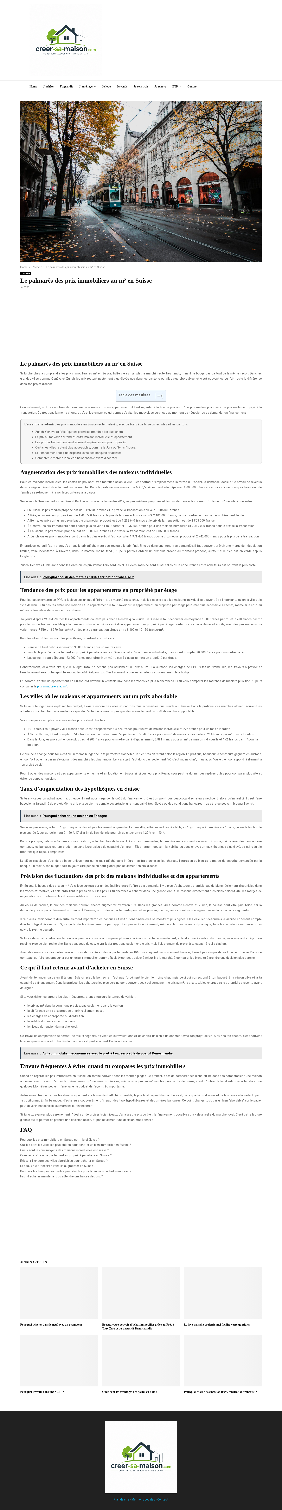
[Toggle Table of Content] (157, 395)
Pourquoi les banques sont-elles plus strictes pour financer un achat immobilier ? (75, 1171)
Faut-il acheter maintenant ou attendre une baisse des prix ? (61, 1176)
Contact (192, 86)
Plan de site (121, 1499)
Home (33, 86)
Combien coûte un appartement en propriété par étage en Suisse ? (66, 1155)
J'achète (25, 273)
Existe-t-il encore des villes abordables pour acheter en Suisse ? (64, 1161)
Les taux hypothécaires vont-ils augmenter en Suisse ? (58, 1166)
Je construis (141, 86)
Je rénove (160, 86)
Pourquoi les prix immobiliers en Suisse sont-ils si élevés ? (60, 1140)
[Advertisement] (177, 40)
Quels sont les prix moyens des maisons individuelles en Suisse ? (64, 1150)
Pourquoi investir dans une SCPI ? (42, 1391)
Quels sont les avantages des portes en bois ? (129, 1391)
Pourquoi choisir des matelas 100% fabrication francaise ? (220, 1391)
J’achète (48, 86)
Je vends (122, 86)
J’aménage (85, 86)
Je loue (106, 86)
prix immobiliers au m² (52, 686)
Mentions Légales (143, 1499)
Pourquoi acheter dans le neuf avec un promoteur (51, 1324)
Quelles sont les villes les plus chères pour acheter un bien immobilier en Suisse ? (75, 1145)
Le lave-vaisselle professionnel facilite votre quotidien (217, 1324)
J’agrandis (66, 86)
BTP (175, 86)
